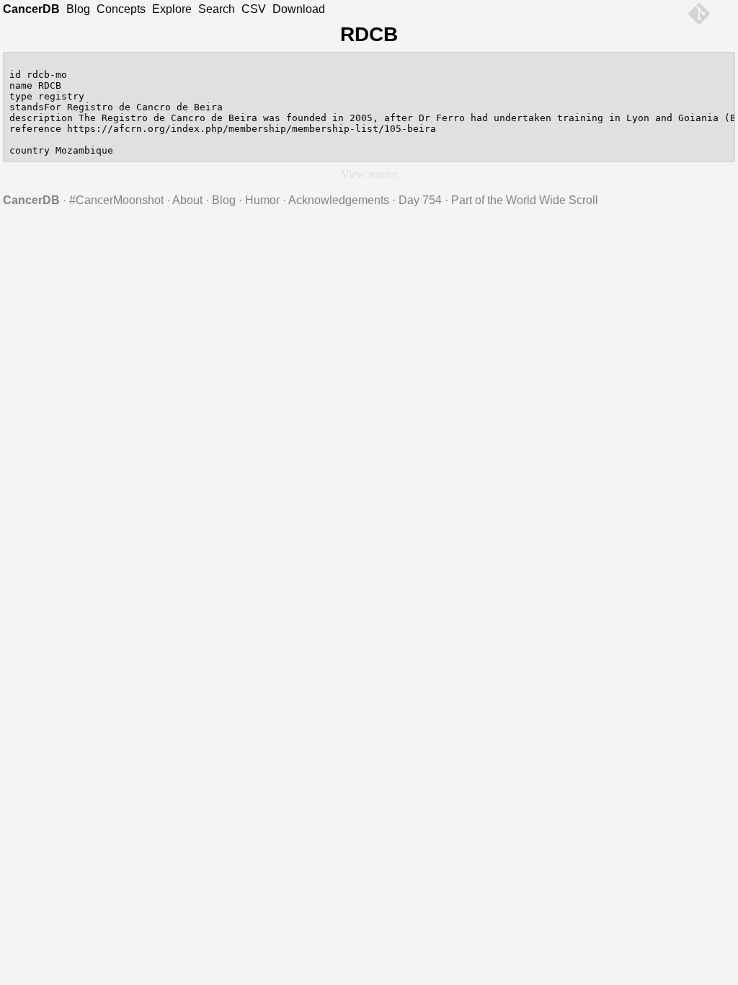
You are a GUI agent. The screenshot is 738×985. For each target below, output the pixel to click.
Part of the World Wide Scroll (524, 200)
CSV (253, 9)
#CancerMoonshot (116, 200)
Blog (78, 9)
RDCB (369, 34)
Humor (262, 200)
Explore (172, 9)
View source (369, 174)
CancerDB (31, 9)
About (187, 200)
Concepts (121, 9)
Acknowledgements (338, 200)
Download (298, 9)
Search (216, 9)
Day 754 (420, 200)
